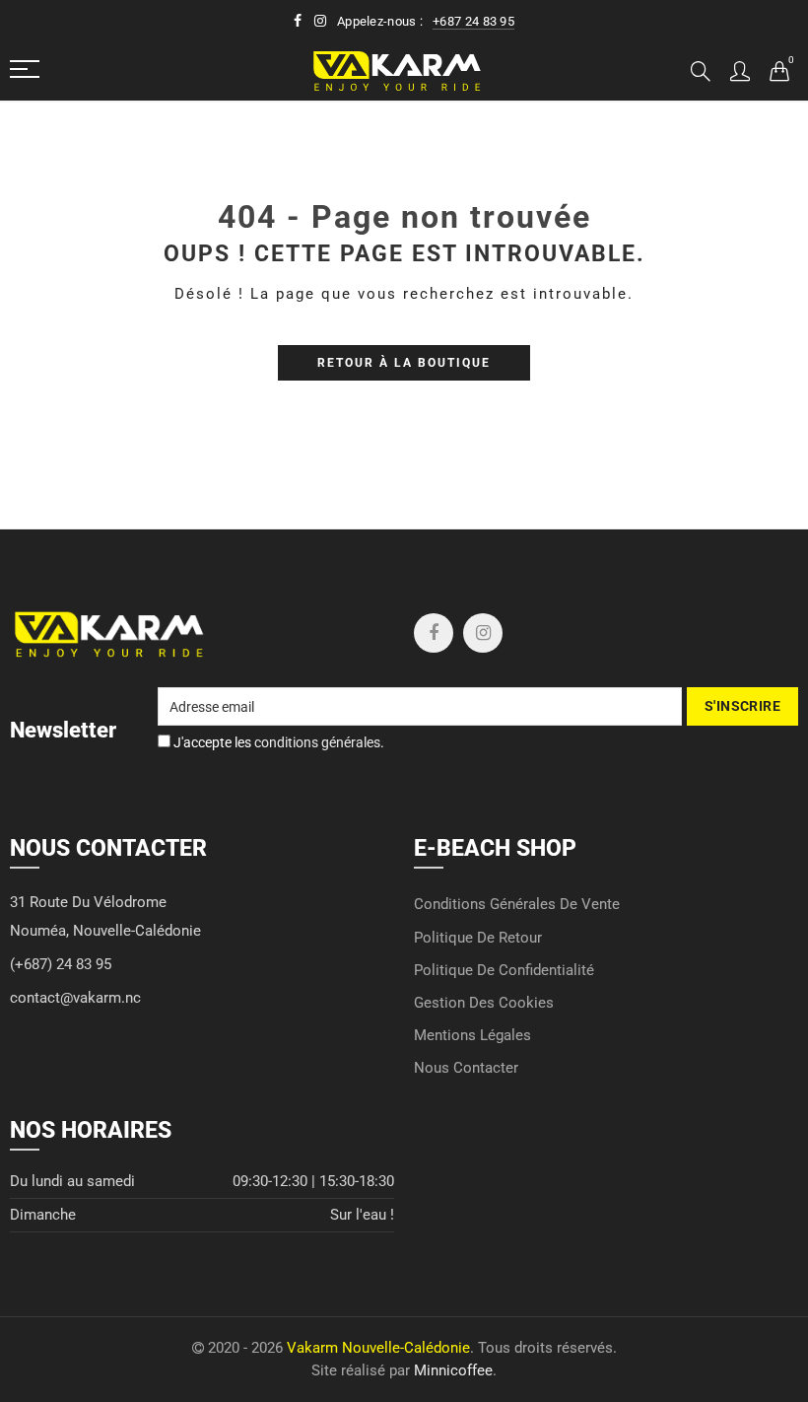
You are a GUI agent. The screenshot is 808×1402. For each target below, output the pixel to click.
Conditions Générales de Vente (517, 904)
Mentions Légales (472, 1035)
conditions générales (317, 742)
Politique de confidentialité (504, 970)
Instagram (483, 633)
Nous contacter (466, 1068)
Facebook (433, 633)
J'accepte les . (277, 742)
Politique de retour (478, 938)
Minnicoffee (453, 1371)
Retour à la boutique (404, 363)
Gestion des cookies (484, 1003)
